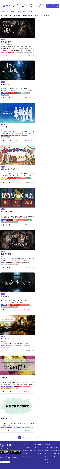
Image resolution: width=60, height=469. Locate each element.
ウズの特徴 (24, 6)
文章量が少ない (32, 11)
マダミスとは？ (16, 6)
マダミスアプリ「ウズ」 (7, 11)
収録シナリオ (31, 6)
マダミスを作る (41, 6)
